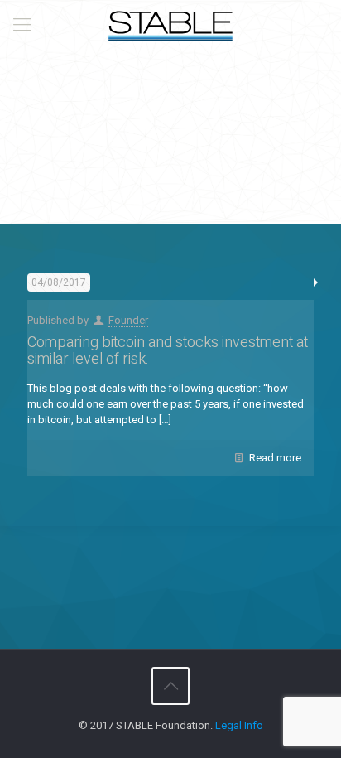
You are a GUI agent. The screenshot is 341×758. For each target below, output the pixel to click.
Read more (275, 457)
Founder (128, 320)
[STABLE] (170, 25)
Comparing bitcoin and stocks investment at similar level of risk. (167, 350)
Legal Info (239, 725)
